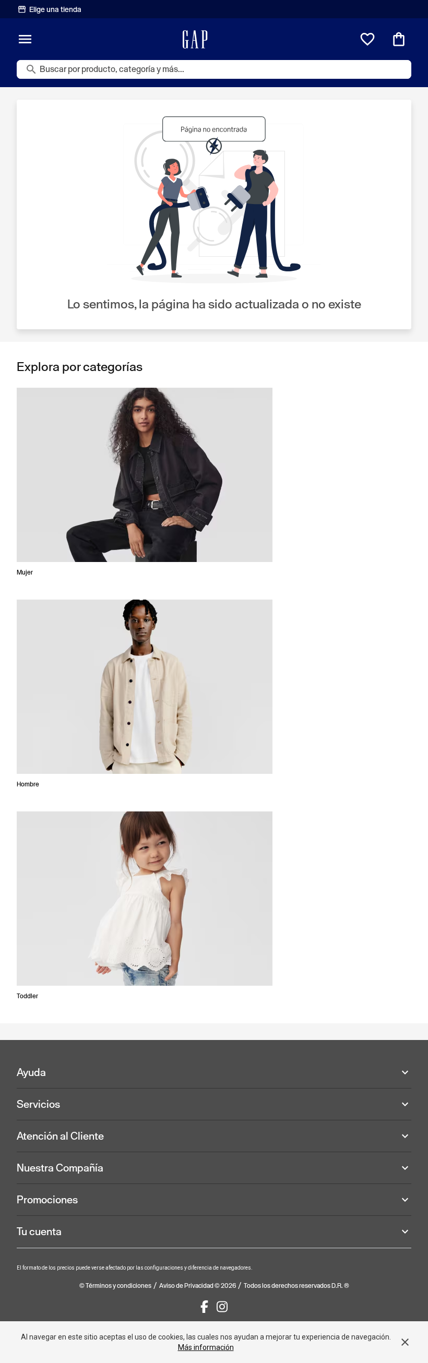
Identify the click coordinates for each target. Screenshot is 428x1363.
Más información (206, 1347)
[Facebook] (204, 1306)
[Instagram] (222, 1306)
